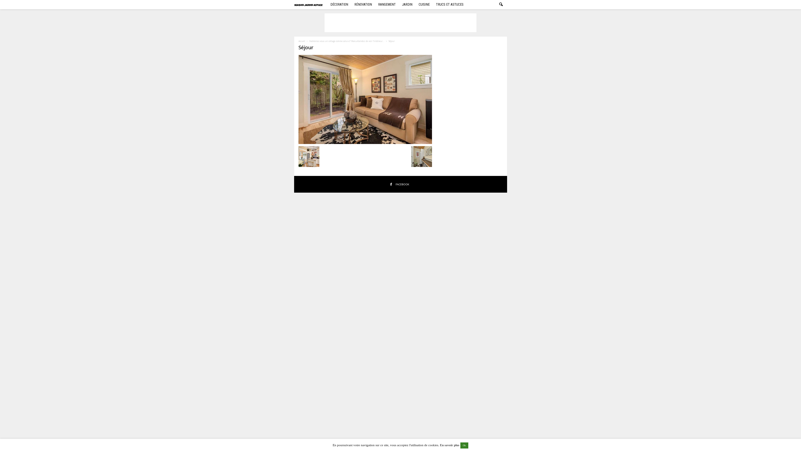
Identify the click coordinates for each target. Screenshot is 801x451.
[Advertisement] (400, 22)
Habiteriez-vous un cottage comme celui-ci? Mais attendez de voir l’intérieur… (346, 41)
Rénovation (363, 4)
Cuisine (424, 4)
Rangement (387, 4)
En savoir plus (449, 445)
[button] (500, 4)
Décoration (339, 4)
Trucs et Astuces (449, 4)
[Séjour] (365, 99)
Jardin (407, 4)
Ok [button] (464, 445)
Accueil (301, 41)
